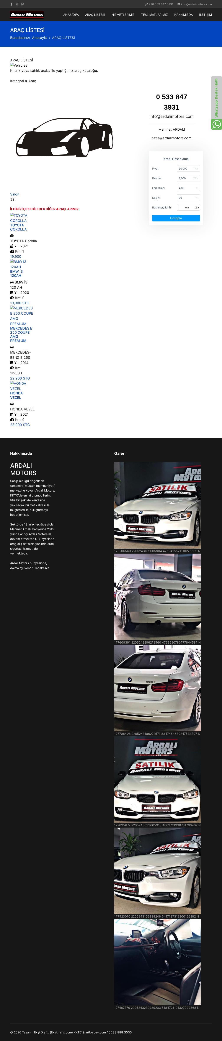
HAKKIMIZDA (183, 14)
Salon (14, 194)
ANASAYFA (71, 14)
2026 (197, 207)
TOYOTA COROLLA (18, 227)
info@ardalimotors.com (196, 4)
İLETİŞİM (205, 14)
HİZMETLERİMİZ (123, 14)
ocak (187, 207)
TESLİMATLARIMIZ (154, 14)
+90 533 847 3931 (161, 4)
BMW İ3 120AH (16, 273)
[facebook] (12, 4)
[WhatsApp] (22, 4)
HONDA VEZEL (16, 395)
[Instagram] (17, 4)
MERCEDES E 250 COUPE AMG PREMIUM (21, 334)
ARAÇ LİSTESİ (95, 14)
